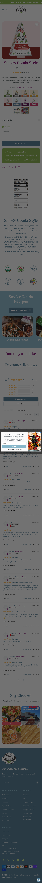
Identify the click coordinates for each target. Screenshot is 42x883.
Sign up (14, 446)
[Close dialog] (40, 433)
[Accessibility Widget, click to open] (39, 880)
